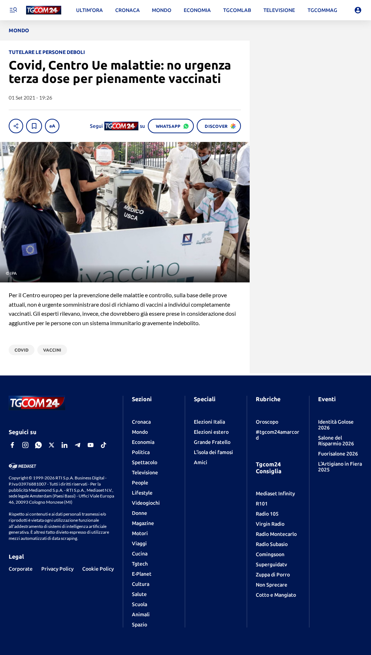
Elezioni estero (211, 432)
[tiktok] (103, 445)
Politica (141, 452)
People (140, 483)
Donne (139, 513)
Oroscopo (267, 422)
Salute (139, 594)
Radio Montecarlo (276, 534)
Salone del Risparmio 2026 (336, 440)
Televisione (145, 472)
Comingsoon (270, 554)
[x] (51, 445)
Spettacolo (144, 462)
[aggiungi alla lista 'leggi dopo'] (34, 126)
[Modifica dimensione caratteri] (52, 126)
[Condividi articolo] (16, 126)
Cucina (139, 554)
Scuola (139, 604)
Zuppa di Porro (273, 575)
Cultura (140, 584)
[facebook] (12, 445)
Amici (200, 462)
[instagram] (25, 445)
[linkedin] (64, 445)
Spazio (139, 624)
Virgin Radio (270, 524)
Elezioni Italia (209, 422)
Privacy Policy (57, 569)
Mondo (140, 432)
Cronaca (141, 422)
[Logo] (43, 10)
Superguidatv (271, 564)
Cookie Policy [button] (98, 569)
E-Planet (141, 574)
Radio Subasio (272, 544)
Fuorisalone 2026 (338, 454)
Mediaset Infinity (275, 493)
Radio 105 (267, 514)
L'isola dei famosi (213, 452)
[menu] (13, 10)
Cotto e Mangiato (276, 595)
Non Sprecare (271, 585)
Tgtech (140, 564)
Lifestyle (142, 493)
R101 (262, 504)
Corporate (21, 569)
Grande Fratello (212, 442)
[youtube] (90, 445)
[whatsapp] (38, 445)
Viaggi (139, 543)
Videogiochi (146, 503)
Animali (141, 614)
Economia (143, 442)
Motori (140, 533)
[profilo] (358, 10)
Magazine (143, 523)
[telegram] (77, 445)
